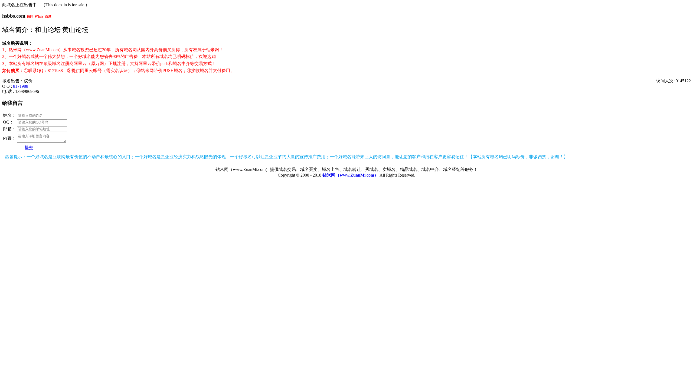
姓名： (9, 115)
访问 (30, 16)
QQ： (8, 122)
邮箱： (9, 128)
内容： (9, 138)
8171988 (20, 86)
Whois (39, 16)
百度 (48, 16)
